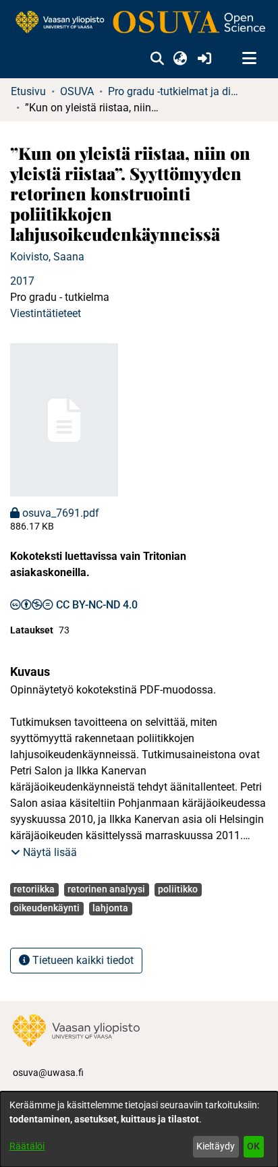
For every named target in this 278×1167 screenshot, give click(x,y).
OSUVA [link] (77, 91)
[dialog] (139, 1129)
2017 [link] (22, 281)
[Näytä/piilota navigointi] (249, 59)
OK (253, 1146)
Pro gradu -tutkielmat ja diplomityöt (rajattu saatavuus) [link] (175, 91)
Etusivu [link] (28, 91)
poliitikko (178, 889)
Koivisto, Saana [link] (47, 256)
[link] (139, 22)
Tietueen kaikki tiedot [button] (82, 960)
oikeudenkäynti (46, 908)
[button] (156, 59)
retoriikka (34, 889)
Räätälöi (27, 1146)
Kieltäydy (215, 1146)
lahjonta (110, 908)
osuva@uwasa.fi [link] (48, 1072)
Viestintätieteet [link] (45, 313)
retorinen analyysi (106, 889)
